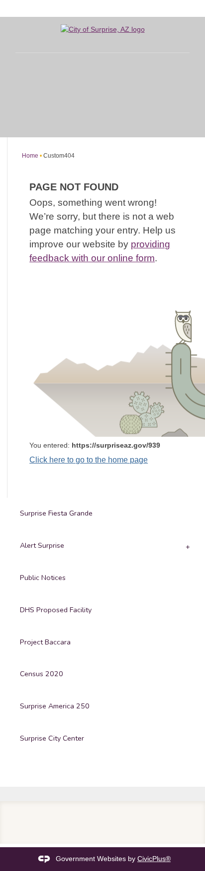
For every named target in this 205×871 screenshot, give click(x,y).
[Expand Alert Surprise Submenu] (187, 546)
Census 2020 (41, 674)
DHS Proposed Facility (56, 610)
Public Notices (43, 577)
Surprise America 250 (55, 706)
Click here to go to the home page (88, 460)
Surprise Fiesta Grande (56, 513)
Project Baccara (45, 642)
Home (30, 156)
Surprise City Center (52, 738)
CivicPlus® (154, 859)
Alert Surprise (42, 545)
